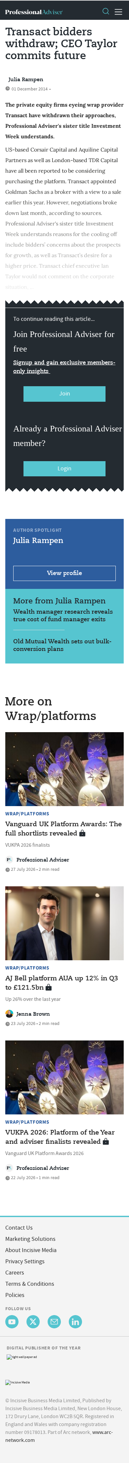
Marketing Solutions (30, 1239)
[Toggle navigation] (116, 12)
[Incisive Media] (17, 1381)
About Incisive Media (31, 1250)
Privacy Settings (25, 1261)
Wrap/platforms (27, 813)
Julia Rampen (26, 80)
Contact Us (19, 1228)
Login (64, 468)
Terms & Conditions (29, 1284)
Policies (14, 1295)
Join (64, 393)
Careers (14, 1272)
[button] (105, 12)
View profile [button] (64, 573)
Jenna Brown (33, 1014)
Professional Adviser (43, 860)
